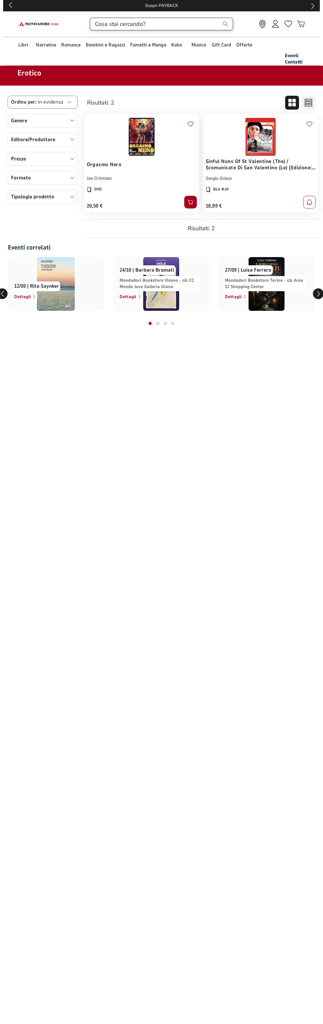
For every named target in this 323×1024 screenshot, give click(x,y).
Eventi (291, 55)
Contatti (293, 62)
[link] (263, 24)
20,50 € (95, 205)
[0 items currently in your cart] (301, 24)
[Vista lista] (308, 103)
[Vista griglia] (292, 103)
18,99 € (214, 205)
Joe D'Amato (99, 178)
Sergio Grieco (219, 178)
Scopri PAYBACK (161, 6)
